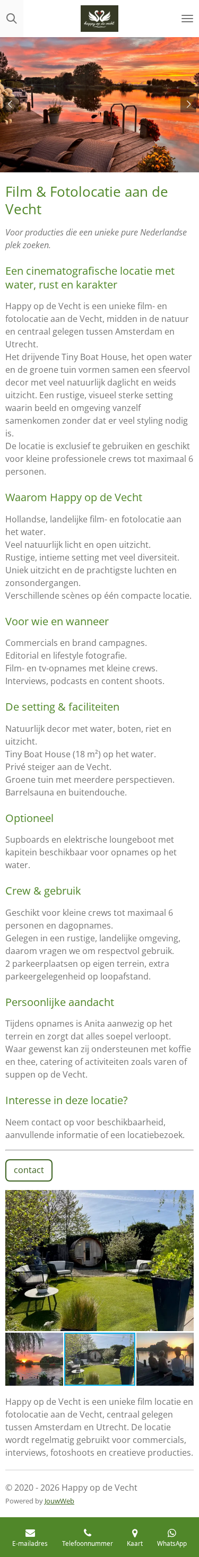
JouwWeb (59, 1501)
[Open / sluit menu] (187, 18)
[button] (184, 1199)
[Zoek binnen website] (11, 18)
